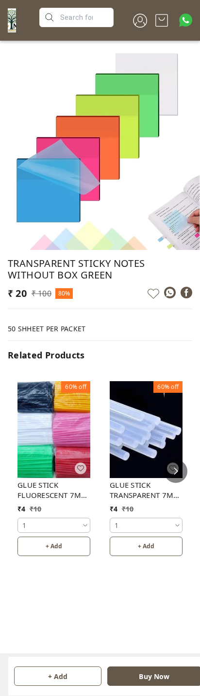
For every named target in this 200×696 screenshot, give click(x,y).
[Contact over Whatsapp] (185, 20)
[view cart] (161, 20)
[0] (161, 20)
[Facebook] (186, 292)
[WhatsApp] (170, 292)
